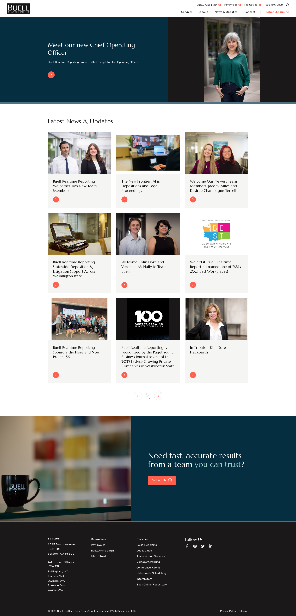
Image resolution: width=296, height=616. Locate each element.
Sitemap (243, 611)
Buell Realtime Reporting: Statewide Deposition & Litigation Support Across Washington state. (74, 269)
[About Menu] (209, 12)
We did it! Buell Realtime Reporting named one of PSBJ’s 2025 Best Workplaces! (215, 267)
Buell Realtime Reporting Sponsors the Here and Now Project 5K (76, 352)
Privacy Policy (228, 611)
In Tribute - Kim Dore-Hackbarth (208, 350)
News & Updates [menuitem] (226, 12)
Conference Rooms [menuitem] (149, 567)
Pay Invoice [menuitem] (98, 545)
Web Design (118, 611)
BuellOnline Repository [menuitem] (152, 584)
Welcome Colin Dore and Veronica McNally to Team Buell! (143, 267)
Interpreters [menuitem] (144, 579)
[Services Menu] (193, 12)
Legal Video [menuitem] (144, 551)
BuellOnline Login (207, 5)
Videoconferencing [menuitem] (148, 562)
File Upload (251, 5)
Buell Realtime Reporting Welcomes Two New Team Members (75, 186)
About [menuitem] (203, 12)
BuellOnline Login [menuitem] (102, 551)
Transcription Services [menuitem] (151, 556)
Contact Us (158, 480)
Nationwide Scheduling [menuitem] (151, 573)
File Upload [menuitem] (98, 556)
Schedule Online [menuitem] (277, 12)
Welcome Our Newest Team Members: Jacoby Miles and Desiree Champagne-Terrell (213, 186)
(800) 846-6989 (274, 5)
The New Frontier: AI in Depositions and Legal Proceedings (140, 186)
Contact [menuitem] (250, 12)
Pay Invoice (230, 5)
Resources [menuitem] (98, 539)
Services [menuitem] (187, 12)
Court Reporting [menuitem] (147, 545)
